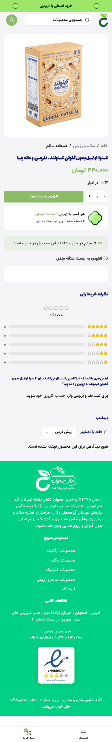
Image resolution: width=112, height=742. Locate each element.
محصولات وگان (63, 560)
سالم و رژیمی (84, 146)
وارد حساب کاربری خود (54, 396)
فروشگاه (69, 589)
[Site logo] (103, 20)
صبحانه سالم (56, 146)
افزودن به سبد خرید (44, 196)
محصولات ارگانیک (61, 551)
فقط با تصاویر (91, 432)
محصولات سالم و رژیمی (56, 580)
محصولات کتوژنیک (61, 570)
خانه (104, 146)
